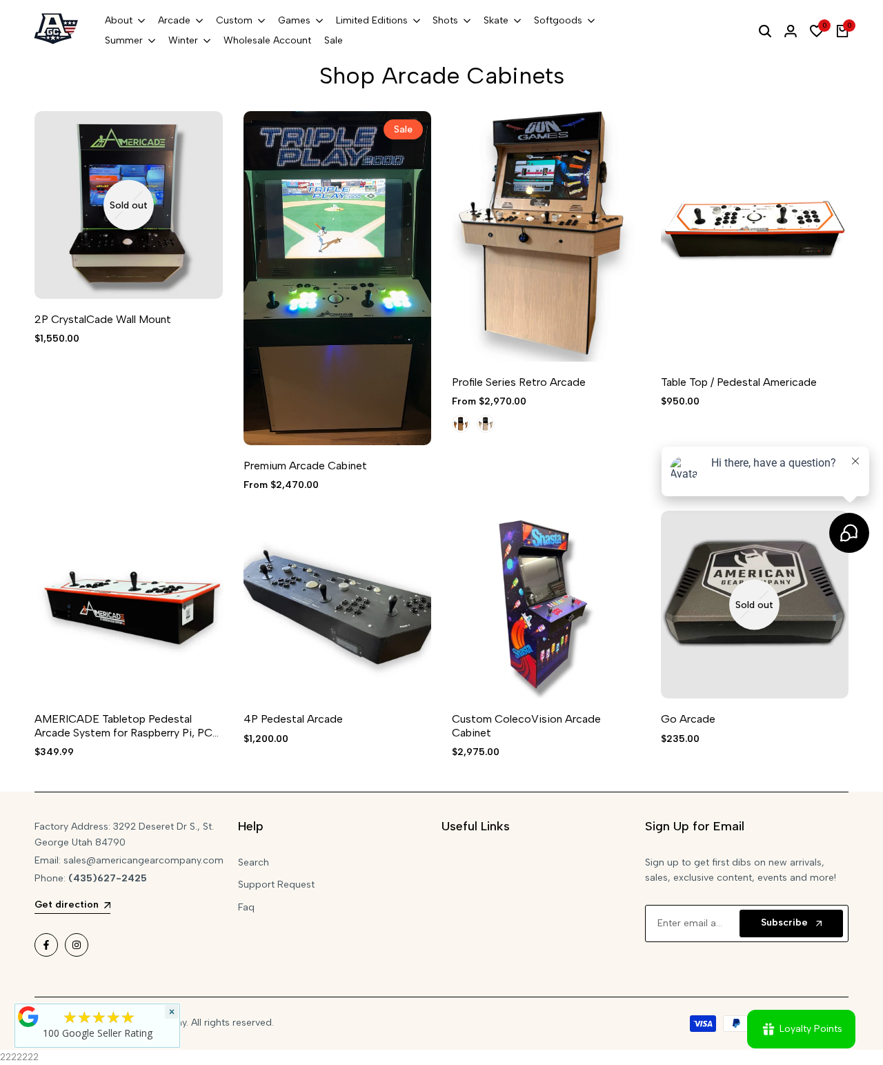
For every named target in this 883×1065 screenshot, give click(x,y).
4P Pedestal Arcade (293, 718)
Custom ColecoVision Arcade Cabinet (526, 725)
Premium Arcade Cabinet (305, 465)
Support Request (276, 884)
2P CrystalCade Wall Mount (102, 319)
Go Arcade (688, 718)
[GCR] (28, 1016)
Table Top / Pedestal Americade (739, 382)
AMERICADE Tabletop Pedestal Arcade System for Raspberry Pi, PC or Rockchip (123, 725)
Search (253, 862)
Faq (246, 907)
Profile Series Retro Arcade (519, 382)
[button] (261, 135)
